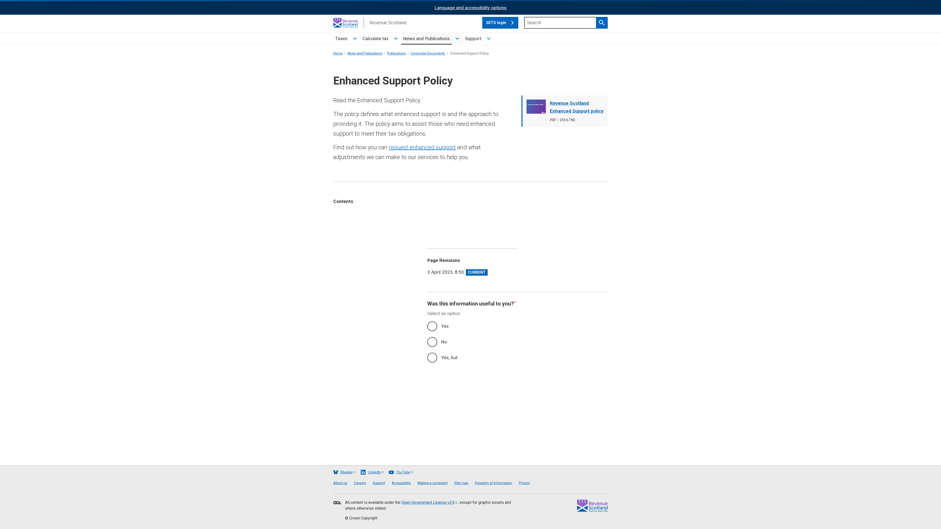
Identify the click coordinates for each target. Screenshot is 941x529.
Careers (360, 483)
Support (473, 38)
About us (340, 483)
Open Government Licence (428, 502)
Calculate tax (375, 38)
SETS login (496, 22)
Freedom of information (493, 483)
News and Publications (426, 38)
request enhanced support (422, 147)
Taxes (341, 38)
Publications (396, 53)
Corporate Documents (428, 53)
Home (338, 53)
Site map (461, 483)
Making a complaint (433, 483)
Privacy (524, 483)
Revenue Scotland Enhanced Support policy (577, 107)
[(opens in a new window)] (337, 503)
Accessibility (401, 483)
